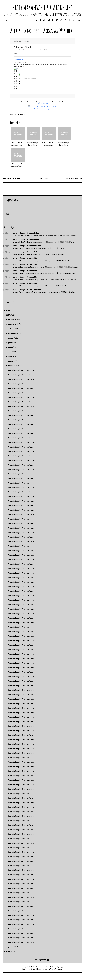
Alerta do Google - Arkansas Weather (41, 30)
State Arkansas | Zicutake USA (42, 7)
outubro (11, 329)
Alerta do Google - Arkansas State (48, 143)
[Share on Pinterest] (24, 114)
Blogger (47, 960)
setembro (12, 333)
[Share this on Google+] (21, 114)
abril (10, 356)
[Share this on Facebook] (16, 114)
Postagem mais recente (11, 178)
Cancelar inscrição (42, 103)
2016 (8, 951)
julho (10, 342)
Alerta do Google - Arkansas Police (17, 143)
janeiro (11, 947)
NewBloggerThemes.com (55, 969)
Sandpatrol (32, 969)
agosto (11, 338)
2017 (8, 315)
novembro (12, 324)
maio (10, 352)
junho (10, 347)
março (11, 361)
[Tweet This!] (18, 114)
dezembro (12, 319)
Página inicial (8, 20)
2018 (8, 310)
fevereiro (12, 366)
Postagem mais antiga (74, 178)
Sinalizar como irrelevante (29, 78)
